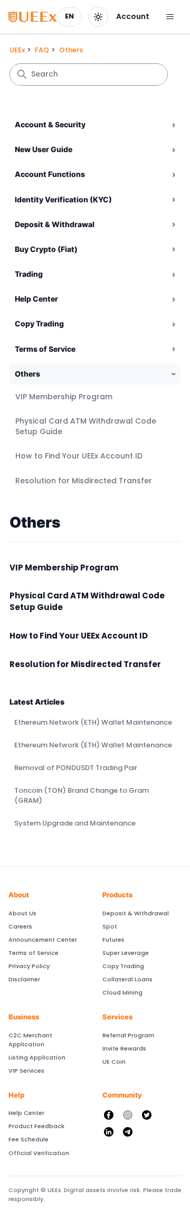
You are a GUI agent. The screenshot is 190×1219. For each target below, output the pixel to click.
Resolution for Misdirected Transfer (83, 480)
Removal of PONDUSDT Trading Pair (75, 768)
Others (71, 50)
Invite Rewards (124, 1048)
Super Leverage (125, 953)
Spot (109, 926)
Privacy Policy (29, 966)
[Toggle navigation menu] (169, 16)
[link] (133, 16)
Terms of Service (33, 953)
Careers (20, 926)
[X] (146, 1115)
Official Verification (38, 1153)
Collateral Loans (127, 979)
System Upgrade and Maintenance (75, 823)
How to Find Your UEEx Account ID (78, 456)
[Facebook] (108, 1115)
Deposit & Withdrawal (135, 913)
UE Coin (114, 1061)
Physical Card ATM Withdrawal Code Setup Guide (85, 426)
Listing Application (36, 1057)
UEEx (17, 50)
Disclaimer (24, 979)
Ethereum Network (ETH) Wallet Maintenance (93, 722)
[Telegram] (127, 1132)
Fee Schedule (28, 1139)
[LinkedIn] (108, 1132)
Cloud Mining (122, 992)
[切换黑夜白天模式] (98, 17)
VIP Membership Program (63, 396)
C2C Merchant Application (30, 1039)
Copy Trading (123, 966)
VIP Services (26, 1070)
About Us (22, 913)
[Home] (32, 17)
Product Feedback (36, 1126)
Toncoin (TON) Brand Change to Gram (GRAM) (81, 795)
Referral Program (128, 1035)
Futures (113, 939)
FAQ (42, 50)
